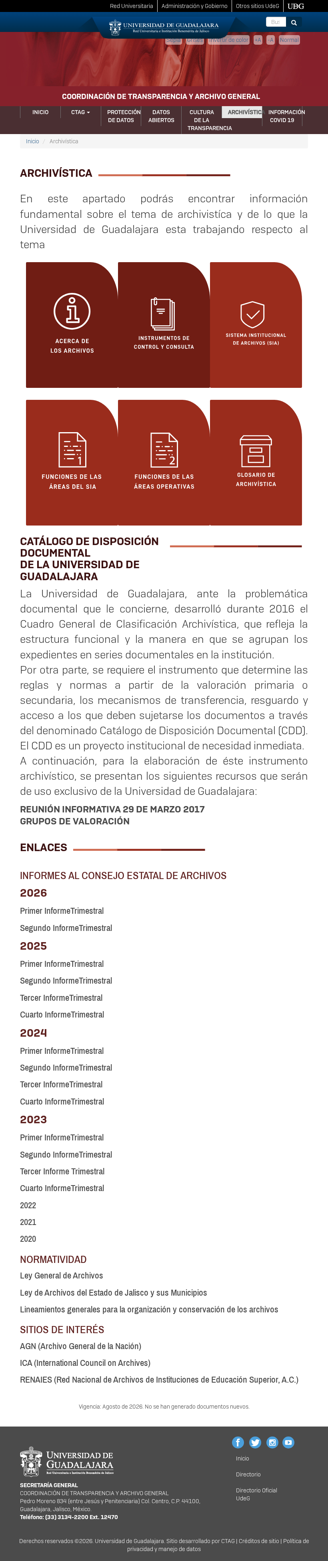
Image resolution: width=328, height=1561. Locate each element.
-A (271, 39)
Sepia (173, 39)
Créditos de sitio (259, 1541)
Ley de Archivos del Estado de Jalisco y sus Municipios (113, 1293)
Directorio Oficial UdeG (256, 1494)
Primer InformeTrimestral (62, 911)
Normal (289, 39)
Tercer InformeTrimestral (61, 998)
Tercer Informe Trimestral (62, 1171)
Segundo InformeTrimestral (66, 928)
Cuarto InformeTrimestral (62, 1015)
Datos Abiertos (161, 116)
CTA (226, 1541)
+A (258, 39)
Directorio (248, 1474)
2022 (28, 1205)
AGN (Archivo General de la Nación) (80, 1346)
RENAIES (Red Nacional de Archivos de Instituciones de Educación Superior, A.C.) (159, 1380)
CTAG (78, 112)
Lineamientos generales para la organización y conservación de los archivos (149, 1309)
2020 (28, 1239)
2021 (28, 1222)
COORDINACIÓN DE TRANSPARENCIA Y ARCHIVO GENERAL (161, 96)
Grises (195, 39)
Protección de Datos (124, 116)
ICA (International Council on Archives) (85, 1363)
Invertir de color (228, 39)
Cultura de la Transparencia (205, 120)
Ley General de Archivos (61, 1275)
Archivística (245, 112)
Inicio (40, 112)
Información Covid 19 (285, 116)
